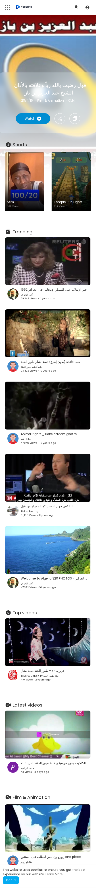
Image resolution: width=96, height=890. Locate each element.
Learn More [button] (54, 874)
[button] (87, 7)
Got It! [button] (11, 880)
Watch (30, 118)
